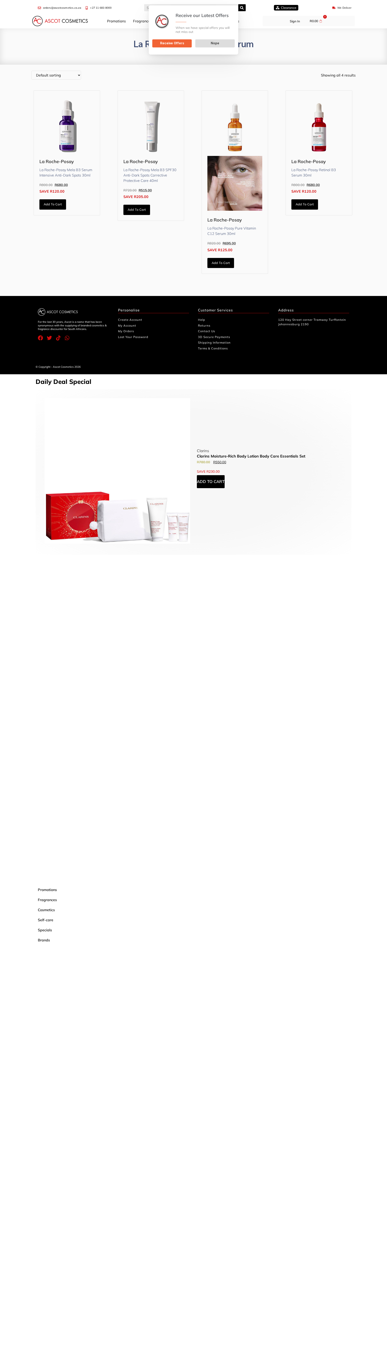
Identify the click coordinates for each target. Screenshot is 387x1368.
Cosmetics (46, 910)
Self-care (45, 920)
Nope (215, 43)
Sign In (295, 21)
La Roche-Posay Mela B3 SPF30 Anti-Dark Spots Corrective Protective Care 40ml (149, 175)
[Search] (242, 7)
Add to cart (53, 204)
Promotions (116, 21)
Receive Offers (172, 43)
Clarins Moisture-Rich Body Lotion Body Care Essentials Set (251, 456)
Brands (44, 940)
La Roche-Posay (56, 161)
